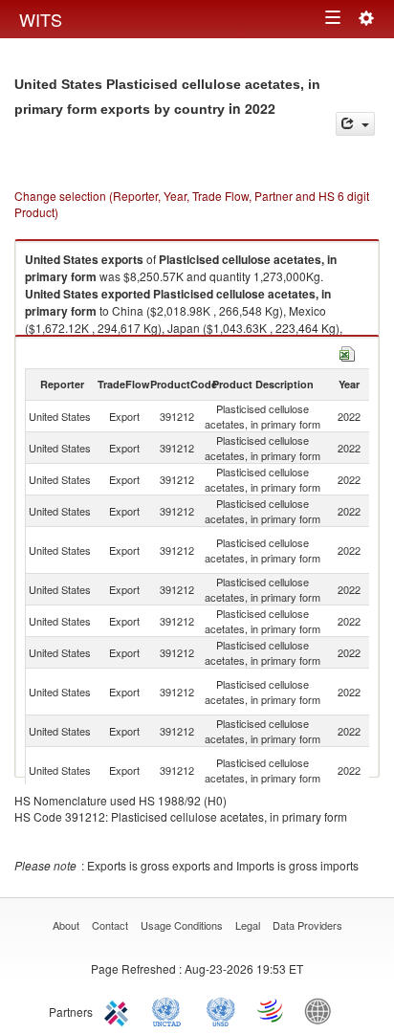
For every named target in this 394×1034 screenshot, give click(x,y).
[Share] (355, 124)
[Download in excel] (347, 351)
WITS (40, 19)
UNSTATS (221, 1010)
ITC (119, 1010)
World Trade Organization (271, 1010)
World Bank (322, 1010)
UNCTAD (170, 1010)
